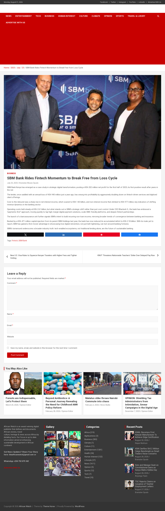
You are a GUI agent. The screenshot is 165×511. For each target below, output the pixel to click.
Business (49, 16)
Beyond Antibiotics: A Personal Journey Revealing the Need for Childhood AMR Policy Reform (62, 403)
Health (87, 453)
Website (10, 337)
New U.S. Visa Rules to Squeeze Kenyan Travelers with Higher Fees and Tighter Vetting (43, 256)
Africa (87, 432)
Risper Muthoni (141, 443)
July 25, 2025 (12, 183)
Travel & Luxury (136, 16)
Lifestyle (88, 460)
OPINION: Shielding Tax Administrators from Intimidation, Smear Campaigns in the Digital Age (141, 403)
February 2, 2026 (92, 405)
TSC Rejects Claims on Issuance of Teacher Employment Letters (145, 484)
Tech (38, 16)
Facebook (104, 2)
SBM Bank (23, 241)
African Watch (25, 506)
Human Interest (66, 16)
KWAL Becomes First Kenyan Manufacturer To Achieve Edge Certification (147, 434)
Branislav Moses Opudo (28, 183)
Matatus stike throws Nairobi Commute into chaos (101, 400)
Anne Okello (105, 405)
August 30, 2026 (141, 440)
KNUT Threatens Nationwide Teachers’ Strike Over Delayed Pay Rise (126, 255)
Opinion (108, 16)
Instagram (122, 2)
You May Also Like (16, 368)
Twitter (113, 2)
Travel (86, 477)
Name (10, 314)
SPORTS (120, 16)
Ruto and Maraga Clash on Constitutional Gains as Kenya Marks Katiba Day (146, 467)
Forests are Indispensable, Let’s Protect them (21, 400)
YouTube (132, 2)
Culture (83, 16)
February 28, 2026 (53, 411)
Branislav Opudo (141, 459)
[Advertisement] (82, 45)
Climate (96, 16)
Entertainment (23, 16)
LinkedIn (142, 2)
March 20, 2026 (12, 405)
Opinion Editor (25, 405)
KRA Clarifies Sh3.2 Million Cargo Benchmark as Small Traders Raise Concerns (147, 451)
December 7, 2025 (132, 411)
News (8, 16)
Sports (87, 470)
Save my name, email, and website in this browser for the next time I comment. (44, 348)
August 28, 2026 (141, 457)
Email (10, 325)
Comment (12, 283)
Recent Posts (134, 426)
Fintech (15, 241)
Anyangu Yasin (141, 476)
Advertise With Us (154, 2)
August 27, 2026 (141, 489)
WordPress (79, 506)
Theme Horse (49, 506)
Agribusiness (89, 436)
